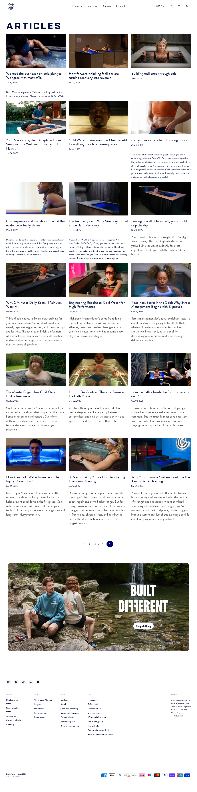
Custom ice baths (13, 720)
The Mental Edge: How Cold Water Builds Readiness (31, 394)
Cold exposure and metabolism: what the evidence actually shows (35, 223)
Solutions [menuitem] (92, 6)
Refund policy (93, 704)
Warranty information (97, 717)
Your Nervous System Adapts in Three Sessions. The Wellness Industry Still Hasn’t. (33, 144)
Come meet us (40, 717)
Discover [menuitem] (106, 6)
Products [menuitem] (77, 6)
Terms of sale (93, 725)
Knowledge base (40, 712)
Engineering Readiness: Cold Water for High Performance (97, 304)
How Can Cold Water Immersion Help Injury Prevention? (33, 479)
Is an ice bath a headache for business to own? (160, 394)
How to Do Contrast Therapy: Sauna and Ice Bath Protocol (98, 394)
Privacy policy (93, 699)
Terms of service (94, 708)
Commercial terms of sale (98, 730)
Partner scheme (67, 717)
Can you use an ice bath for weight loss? (160, 140)
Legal (90, 694)
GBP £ (159, 6)
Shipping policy (94, 712)
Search (63, 704)
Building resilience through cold (154, 73)
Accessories (11, 715)
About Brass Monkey (43, 699)
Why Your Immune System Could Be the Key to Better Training (160, 479)
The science (39, 708)
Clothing (10, 724)
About (36, 694)
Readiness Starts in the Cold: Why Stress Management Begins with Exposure (160, 304)
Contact (64, 699)
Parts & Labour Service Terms (100, 734)
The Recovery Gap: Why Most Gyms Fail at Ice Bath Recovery (98, 223)
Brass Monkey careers (69, 725)
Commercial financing (69, 712)
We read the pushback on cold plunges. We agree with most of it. (34, 75)
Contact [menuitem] (120, 6)
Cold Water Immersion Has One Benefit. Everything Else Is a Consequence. (98, 142)
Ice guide (37, 704)
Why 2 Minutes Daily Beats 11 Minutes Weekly (34, 304)
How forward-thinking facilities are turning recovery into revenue (94, 75)
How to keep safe (67, 721)
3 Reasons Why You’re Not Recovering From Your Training (97, 479)
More (62, 694)
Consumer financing (69, 708)
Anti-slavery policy (95, 721)
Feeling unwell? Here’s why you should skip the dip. (159, 223)
